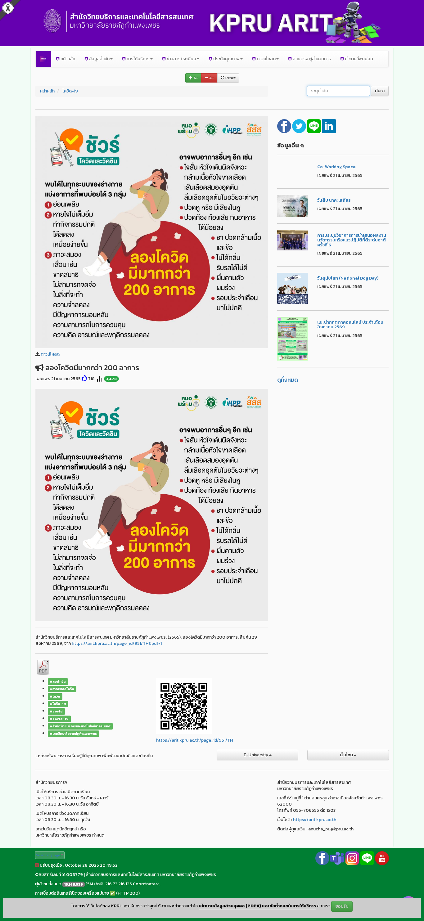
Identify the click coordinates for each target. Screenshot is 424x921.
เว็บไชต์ (347, 755)
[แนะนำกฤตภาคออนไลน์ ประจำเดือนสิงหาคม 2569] (292, 338)
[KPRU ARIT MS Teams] (337, 857)
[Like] (84, 378)
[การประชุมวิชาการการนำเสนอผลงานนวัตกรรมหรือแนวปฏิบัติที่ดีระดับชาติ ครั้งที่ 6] (292, 239)
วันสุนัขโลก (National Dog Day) (347, 278)
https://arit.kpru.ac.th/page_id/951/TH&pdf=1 (117, 643)
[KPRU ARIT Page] (322, 857)
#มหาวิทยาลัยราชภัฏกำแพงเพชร (73, 733)
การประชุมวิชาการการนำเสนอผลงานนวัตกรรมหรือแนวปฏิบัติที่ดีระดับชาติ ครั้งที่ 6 (351, 240)
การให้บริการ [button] (138, 59)
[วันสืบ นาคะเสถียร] (292, 205)
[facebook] (284, 125)
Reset (230, 78)
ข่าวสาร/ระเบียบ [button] (181, 59)
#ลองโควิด (58, 681)
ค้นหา (380, 91)
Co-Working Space (336, 167)
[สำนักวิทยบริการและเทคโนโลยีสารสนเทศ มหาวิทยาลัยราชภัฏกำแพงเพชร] (43, 59)
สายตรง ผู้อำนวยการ (311, 59)
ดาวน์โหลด (50, 354)
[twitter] (299, 125)
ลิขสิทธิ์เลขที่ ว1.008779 (60, 874)
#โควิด (55, 696)
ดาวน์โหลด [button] (266, 59)
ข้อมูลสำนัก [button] (99, 59)
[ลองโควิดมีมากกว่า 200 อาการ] (151, 231)
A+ (195, 78)
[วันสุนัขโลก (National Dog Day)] (292, 288)
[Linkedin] (329, 125)
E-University (256, 755)
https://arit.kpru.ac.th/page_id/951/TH (194, 740)
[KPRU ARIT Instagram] (352, 857)
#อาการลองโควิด (62, 688)
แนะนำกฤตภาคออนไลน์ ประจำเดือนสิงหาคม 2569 (350, 324)
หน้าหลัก (67, 59)
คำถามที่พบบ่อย (358, 59)
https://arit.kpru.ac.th (314, 819)
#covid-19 (59, 718)
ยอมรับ (342, 906)
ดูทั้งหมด (287, 379)
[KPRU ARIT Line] (367, 857)
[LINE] (314, 125)
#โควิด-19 (58, 703)
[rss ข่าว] (37, 865)
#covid (56, 711)
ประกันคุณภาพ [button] (226, 59)
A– (211, 78)
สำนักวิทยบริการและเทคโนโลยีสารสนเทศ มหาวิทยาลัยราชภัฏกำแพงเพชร (151, 874)
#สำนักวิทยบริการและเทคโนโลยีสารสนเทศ (80, 726)
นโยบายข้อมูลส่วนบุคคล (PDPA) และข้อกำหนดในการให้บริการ (257, 906)
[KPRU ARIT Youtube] (382, 857)
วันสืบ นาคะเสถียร (333, 200)
